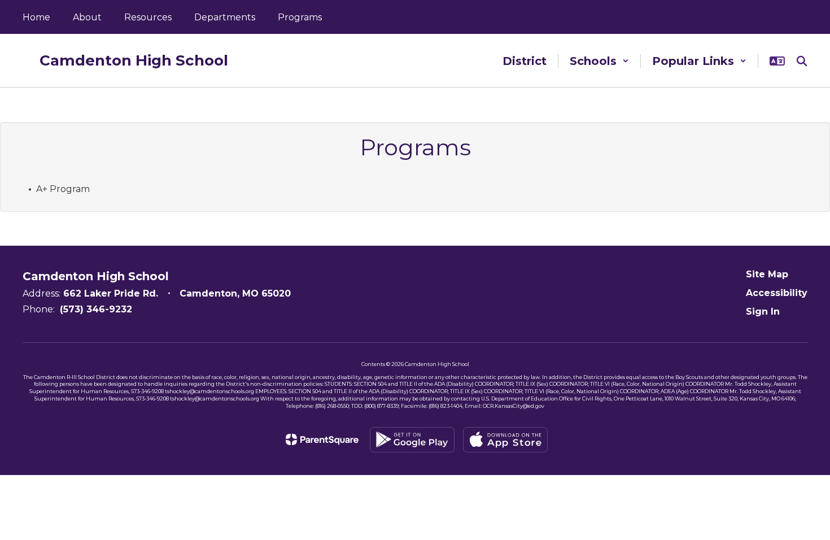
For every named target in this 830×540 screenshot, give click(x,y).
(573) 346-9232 (96, 309)
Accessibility (776, 293)
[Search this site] (801, 61)
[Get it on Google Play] (412, 439)
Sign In (763, 311)
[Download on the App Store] (505, 439)
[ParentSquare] (322, 439)
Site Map (767, 274)
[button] (599, 61)
